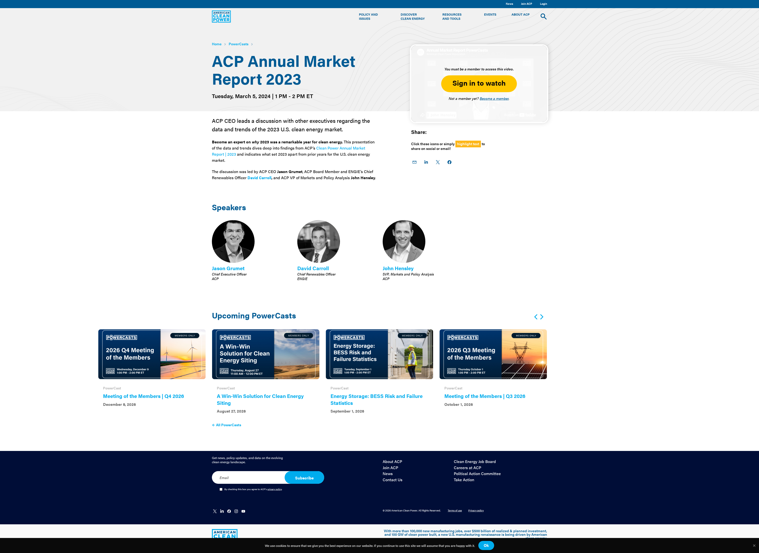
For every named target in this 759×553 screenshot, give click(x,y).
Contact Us (392, 479)
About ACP (392, 461)
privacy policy (274, 489)
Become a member (494, 98)
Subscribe (304, 478)
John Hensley (398, 268)
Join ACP (526, 4)
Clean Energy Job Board (475, 461)
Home (217, 43)
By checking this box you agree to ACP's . (253, 489)
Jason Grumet (228, 268)
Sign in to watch (479, 83)
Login (543, 4)
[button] (372, 16)
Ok (486, 545)
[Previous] (536, 316)
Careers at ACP (467, 467)
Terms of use (455, 510)
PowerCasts (238, 43)
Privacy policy (476, 510)
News (509, 4)
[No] (754, 545)
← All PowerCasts (226, 424)
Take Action (464, 479)
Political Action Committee (477, 473)
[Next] (541, 316)
